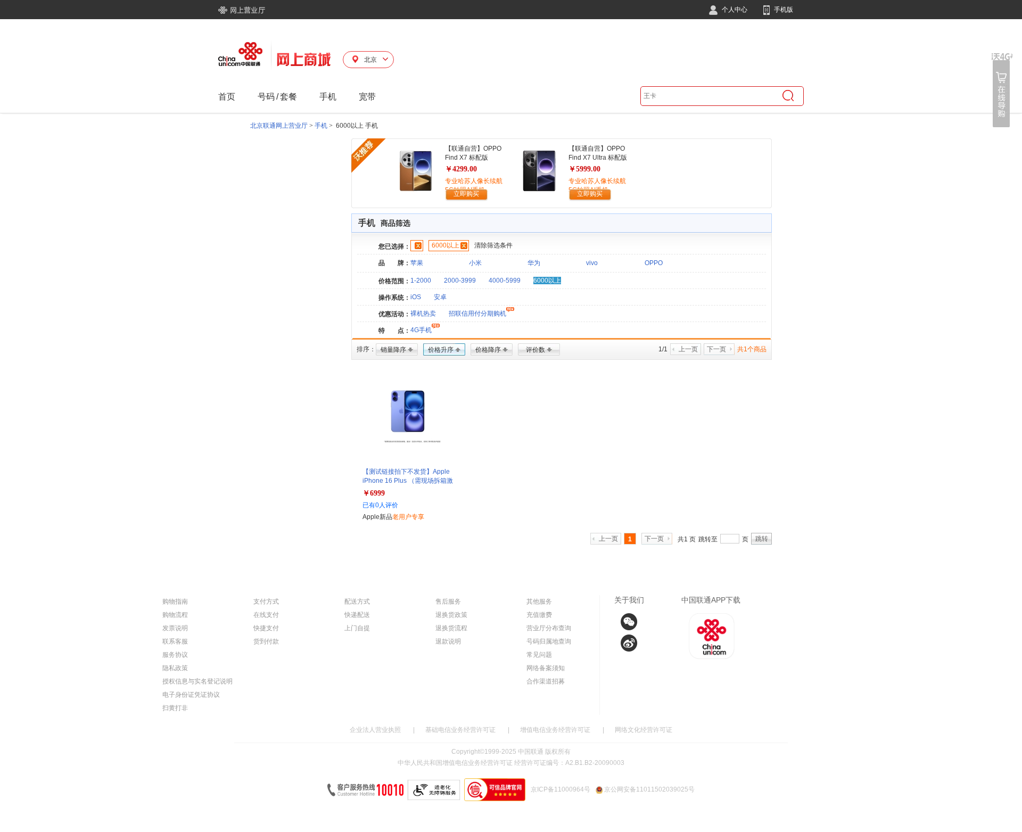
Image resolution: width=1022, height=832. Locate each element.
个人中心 (733, 9)
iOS (415, 297)
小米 (475, 263)
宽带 (367, 96)
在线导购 (1002, 90)
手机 (327, 96)
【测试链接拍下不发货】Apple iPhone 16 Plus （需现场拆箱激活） (407, 480)
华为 (534, 263)
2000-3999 (460, 280)
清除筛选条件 (493, 245)
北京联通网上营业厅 (279, 125)
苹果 (416, 263)
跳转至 (708, 539)
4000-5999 (505, 280)
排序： (366, 349)
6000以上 (445, 245)
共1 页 (687, 539)
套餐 (288, 96)
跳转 (761, 538)
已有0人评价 (380, 505)
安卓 (440, 297)
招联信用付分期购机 (477, 313)
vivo (592, 263)
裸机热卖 (423, 313)
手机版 (782, 9)
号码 (266, 96)
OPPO (654, 263)
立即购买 (466, 193)
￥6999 (373, 493)
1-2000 (420, 280)
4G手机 (421, 330)
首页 (226, 96)
